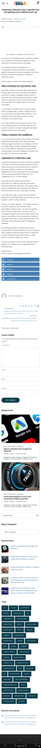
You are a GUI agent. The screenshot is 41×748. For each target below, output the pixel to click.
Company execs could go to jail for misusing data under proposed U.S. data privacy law (24, 580)
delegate (19, 630)
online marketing (19, 657)
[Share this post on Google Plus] (32, 306)
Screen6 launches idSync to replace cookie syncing (24, 568)
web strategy (32, 696)
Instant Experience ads (22, 165)
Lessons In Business (9, 652)
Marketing (18, 21)
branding (6, 613)
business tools (18, 613)
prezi (20, 668)
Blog (2, 21)
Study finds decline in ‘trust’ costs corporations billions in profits (17, 497)
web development (19, 696)
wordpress (22, 701)
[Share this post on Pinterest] (35, 306)
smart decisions (14, 674)
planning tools (8, 663)
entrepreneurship (19, 635)
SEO (4, 674)
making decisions (24, 652)
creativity (19, 624)
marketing (6, 657)
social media (7, 679)
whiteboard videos (9, 701)
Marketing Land (6, 247)
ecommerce (7, 635)
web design (7, 696)
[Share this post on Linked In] (29, 306)
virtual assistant (9, 690)
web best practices (23, 690)
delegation (30, 630)
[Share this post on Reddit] (26, 306)
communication (8, 619)
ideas (5, 646)
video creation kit (28, 139)
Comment (5, 345)
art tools (13, 608)
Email (3, 379)
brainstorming (25, 608)
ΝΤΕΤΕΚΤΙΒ (8, 715)
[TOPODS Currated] (3, 296)
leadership (24, 646)
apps (5, 608)
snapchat (26, 674)
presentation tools (9, 668)
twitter (23, 685)
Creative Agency (10, 21)
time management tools (10, 685)
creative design (8, 624)
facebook (19, 641)
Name (3, 370)
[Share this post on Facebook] (20, 306)
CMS (28, 613)
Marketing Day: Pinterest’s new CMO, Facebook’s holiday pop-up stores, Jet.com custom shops (23, 590)
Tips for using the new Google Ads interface (17, 450)
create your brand (22, 619)
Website (4, 389)
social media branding (21, 679)
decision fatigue (8, 630)
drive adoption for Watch (20, 237)
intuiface (13, 646)
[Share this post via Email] (38, 306)
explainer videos (8, 641)
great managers (31, 641)
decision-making (31, 624)
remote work (29, 668)
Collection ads (18, 183)
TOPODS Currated (6, 19)
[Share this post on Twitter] (23, 306)
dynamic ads (14, 90)
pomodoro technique (22, 663)
